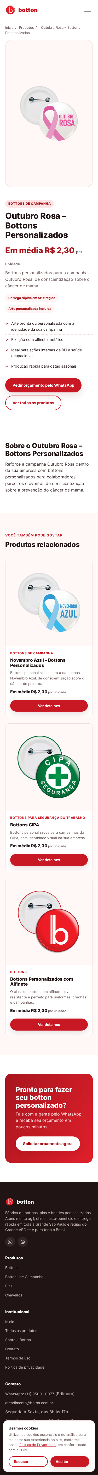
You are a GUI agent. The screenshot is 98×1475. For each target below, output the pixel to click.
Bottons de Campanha (24, 1276)
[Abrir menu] (87, 10)
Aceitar (62, 1461)
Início (9, 27)
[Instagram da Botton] (10, 1242)
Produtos (26, 27)
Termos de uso (17, 1358)
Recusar (21, 1461)
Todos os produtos (21, 1330)
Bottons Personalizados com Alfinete (41, 981)
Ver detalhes (49, 706)
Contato (12, 1349)
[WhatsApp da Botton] (23, 1242)
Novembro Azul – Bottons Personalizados (38, 663)
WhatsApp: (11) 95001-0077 (29, 1394)
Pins (8, 1286)
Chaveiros (13, 1295)
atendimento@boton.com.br (29, 1402)
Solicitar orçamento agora (48, 1143)
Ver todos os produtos (33, 402)
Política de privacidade (24, 1367)
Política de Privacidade (37, 1445)
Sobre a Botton (18, 1339)
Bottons (11, 1267)
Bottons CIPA (24, 824)
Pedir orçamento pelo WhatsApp (43, 385)
